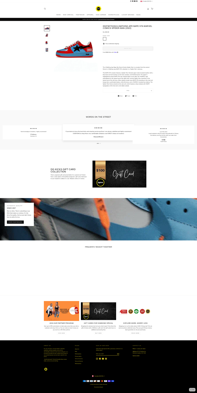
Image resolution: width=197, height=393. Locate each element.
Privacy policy (78, 356)
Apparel (90, 15)
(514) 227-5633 (141, 348)
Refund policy (78, 354)
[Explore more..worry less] (135, 311)
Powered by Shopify (98, 387)
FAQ (128, 90)
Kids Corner (101, 15)
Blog (139, 15)
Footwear (80, 15)
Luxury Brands (128, 15)
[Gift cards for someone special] (98, 311)
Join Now (61, 333)
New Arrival (68, 15)
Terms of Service (79, 361)
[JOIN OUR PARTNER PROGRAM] (61, 311)
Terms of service (79, 358)
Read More (135, 333)
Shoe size (106, 35)
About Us (77, 349)
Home (58, 15)
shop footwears (15, 222)
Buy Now (98, 333)
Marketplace (113, 15)
